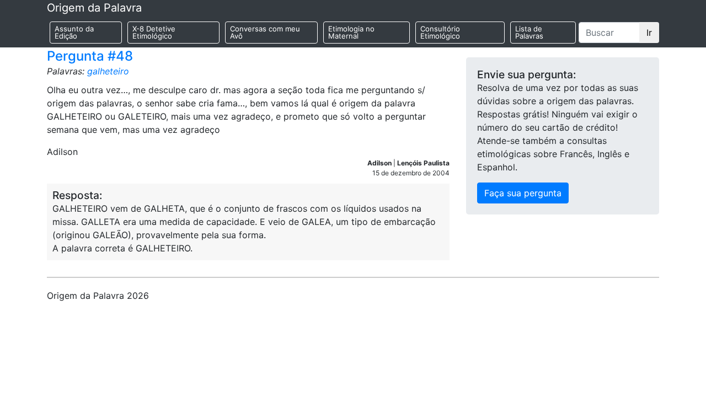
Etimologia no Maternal (351, 32)
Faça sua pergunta (522, 192)
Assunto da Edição (74, 32)
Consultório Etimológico (440, 32)
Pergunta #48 (90, 56)
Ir (649, 32)
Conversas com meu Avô (265, 32)
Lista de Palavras (529, 32)
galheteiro (108, 71)
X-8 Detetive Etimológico (153, 32)
